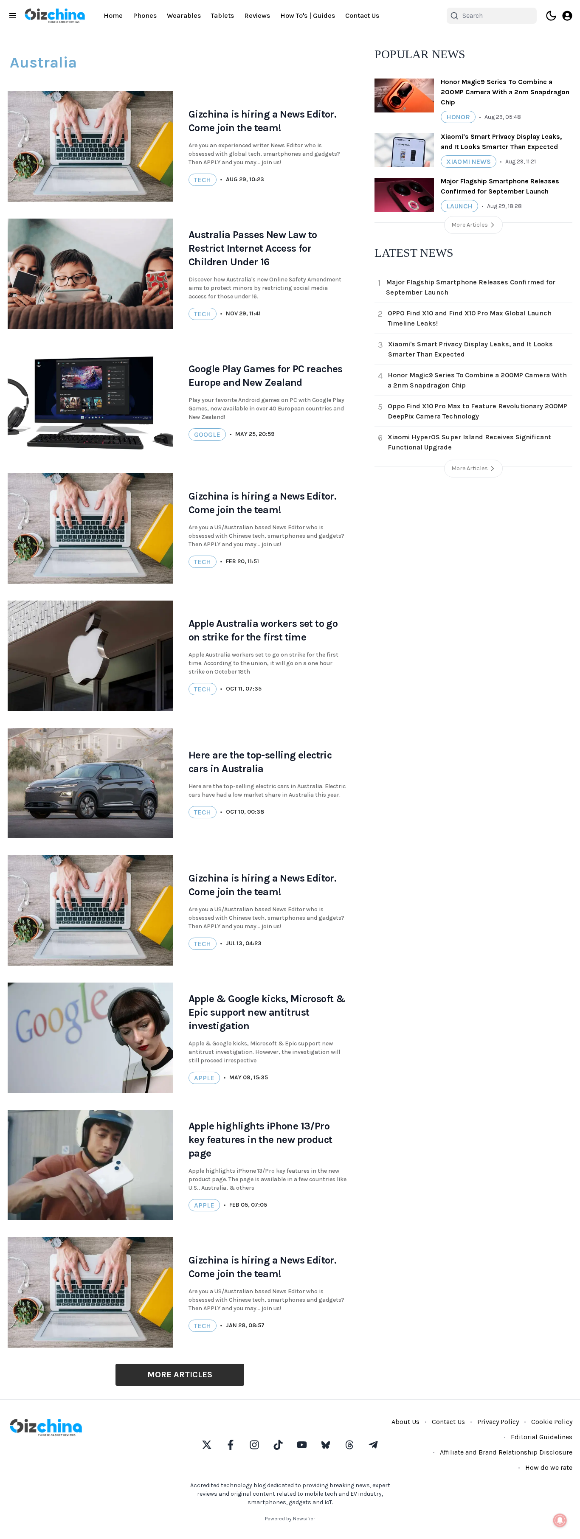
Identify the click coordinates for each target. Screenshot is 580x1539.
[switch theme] (551, 16)
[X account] (207, 1445)
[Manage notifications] (560, 1520)
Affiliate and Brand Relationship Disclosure (506, 1452)
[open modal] (567, 16)
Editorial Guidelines (541, 1437)
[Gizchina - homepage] (55, 16)
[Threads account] (349, 1445)
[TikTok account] (278, 1445)
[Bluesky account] (326, 1445)
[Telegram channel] (373, 1445)
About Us (405, 1422)
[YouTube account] (302, 1445)
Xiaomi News (468, 161)
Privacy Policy (498, 1422)
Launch (459, 206)
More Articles (179, 1374)
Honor (458, 117)
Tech (202, 180)
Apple (204, 1078)
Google (207, 434)
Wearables (184, 15)
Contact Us (362, 15)
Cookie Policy (551, 1422)
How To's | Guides (307, 15)
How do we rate (548, 1467)
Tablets (222, 15)
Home (113, 15)
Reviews (257, 15)
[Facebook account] (230, 1445)
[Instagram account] (254, 1445)
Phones (145, 15)
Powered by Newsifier (290, 1519)
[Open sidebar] (13, 16)
